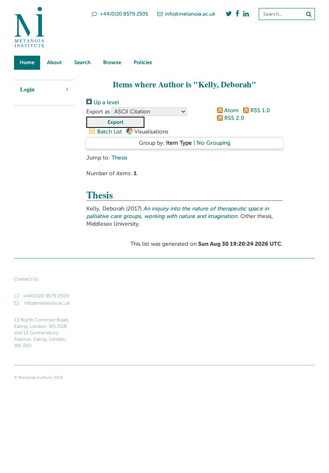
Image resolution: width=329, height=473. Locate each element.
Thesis (119, 158)
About (54, 62)
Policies (143, 62)
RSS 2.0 (233, 118)
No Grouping (213, 143)
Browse (112, 62)
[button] (115, 122)
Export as (98, 112)
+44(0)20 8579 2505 (124, 14)
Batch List (108, 132)
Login (27, 89)
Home (27, 62)
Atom (231, 110)
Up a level (105, 102)
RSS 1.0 (259, 110)
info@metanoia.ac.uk (190, 14)
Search (82, 62)
